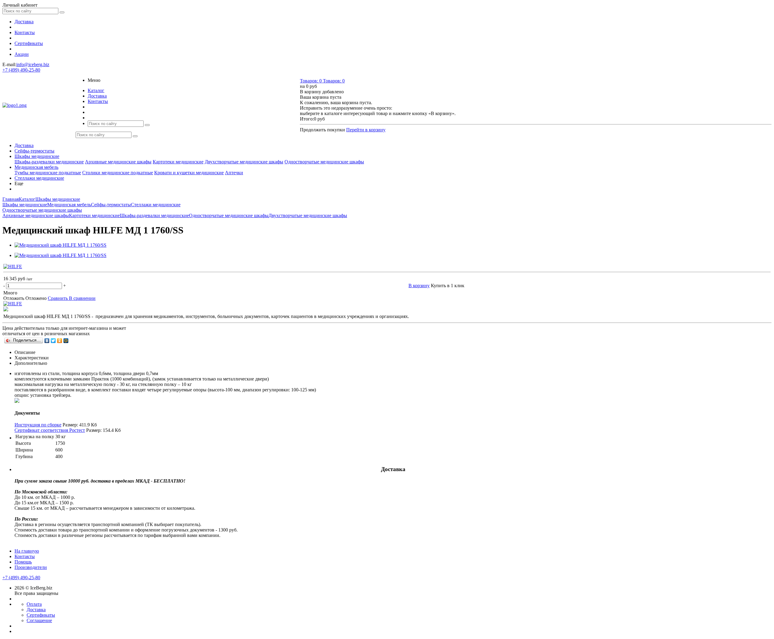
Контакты (25, 32)
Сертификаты (29, 43)
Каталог (96, 90)
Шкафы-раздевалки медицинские (49, 161)
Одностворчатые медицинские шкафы (324, 161)
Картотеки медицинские (178, 161)
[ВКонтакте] (47, 341)
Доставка (24, 21)
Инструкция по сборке (38, 424)
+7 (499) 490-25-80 (21, 69)
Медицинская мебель (36, 167)
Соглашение (39, 620)
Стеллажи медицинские (39, 178)
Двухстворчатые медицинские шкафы (244, 161)
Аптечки (234, 172)
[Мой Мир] (66, 341)
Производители (31, 567)
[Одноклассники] (60, 341)
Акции (22, 54)
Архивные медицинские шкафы (118, 161)
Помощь (23, 561)
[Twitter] (53, 341)
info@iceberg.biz (32, 64)
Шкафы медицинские (37, 156)
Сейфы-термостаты (34, 150)
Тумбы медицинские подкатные (48, 172)
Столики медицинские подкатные (117, 172)
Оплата (34, 604)
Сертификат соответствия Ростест (50, 430)
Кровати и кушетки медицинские (189, 172)
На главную (27, 551)
